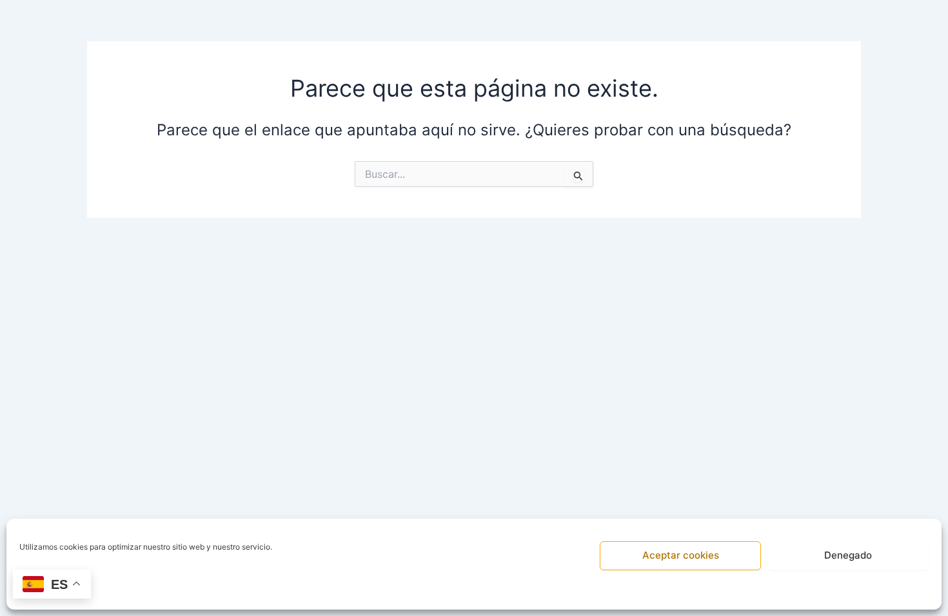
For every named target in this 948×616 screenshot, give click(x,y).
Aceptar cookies (680, 555)
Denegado (848, 555)
